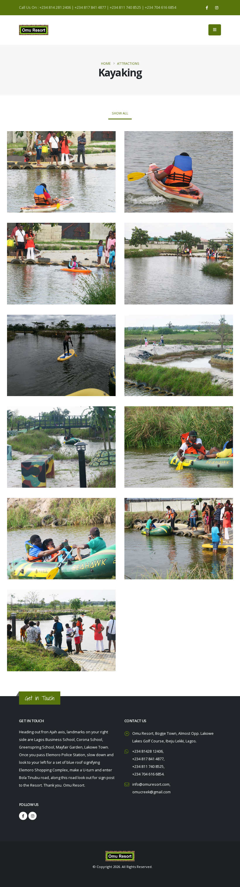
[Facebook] (207, 8)
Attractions (128, 63)
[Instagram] (216, 8)
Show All (120, 113)
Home (106, 63)
